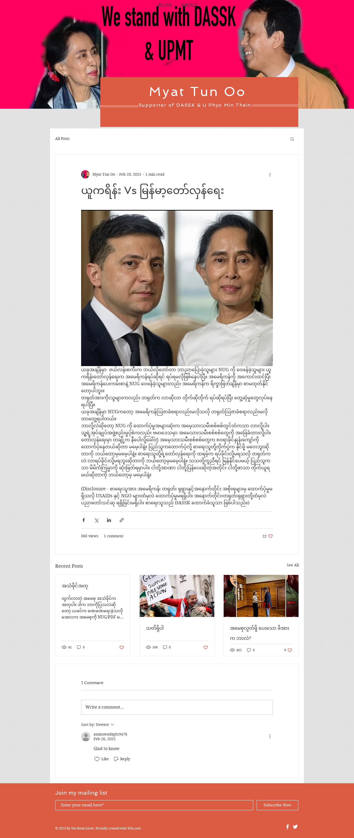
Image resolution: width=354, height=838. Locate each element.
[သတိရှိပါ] (177, 596)
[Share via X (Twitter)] (96, 520)
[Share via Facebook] (83, 520)
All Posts (62, 138)
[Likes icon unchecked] (97, 759)
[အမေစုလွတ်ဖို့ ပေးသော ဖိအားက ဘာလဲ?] (261, 596)
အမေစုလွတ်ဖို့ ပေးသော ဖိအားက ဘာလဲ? (259, 633)
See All (293, 565)
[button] (292, 139)
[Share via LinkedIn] (109, 520)
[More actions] (270, 174)
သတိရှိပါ (155, 628)
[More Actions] (270, 736)
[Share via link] (121, 520)
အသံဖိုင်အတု (75, 585)
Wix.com (134, 828)
